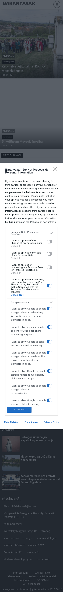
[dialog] (31, 296)
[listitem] (31, 233)
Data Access (31, 422)
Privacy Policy (51, 422)
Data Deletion (11, 422)
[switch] (49, 241)
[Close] (56, 170)
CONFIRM (19, 410)
